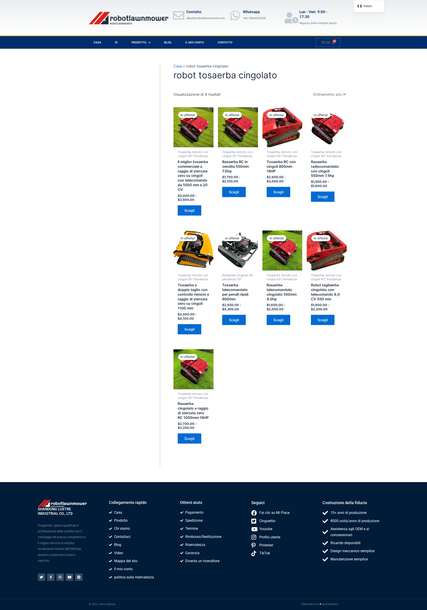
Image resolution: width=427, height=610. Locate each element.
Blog (167, 42)
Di (116, 42)
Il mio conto (194, 42)
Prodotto (138, 42)
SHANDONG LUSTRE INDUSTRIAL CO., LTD (55, 511)
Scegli (189, 210)
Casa (97, 42)
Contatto (225, 42)
